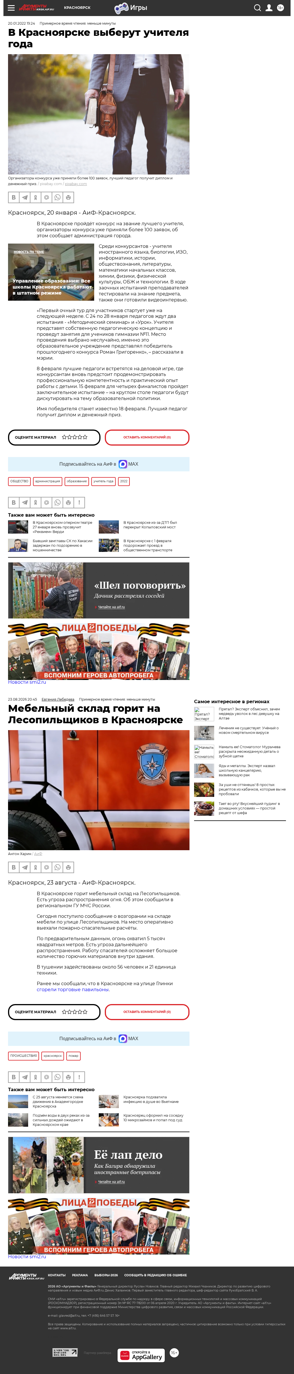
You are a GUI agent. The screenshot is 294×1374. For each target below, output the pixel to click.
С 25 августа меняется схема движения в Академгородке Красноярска (58, 1101)
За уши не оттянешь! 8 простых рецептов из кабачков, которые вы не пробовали (252, 789)
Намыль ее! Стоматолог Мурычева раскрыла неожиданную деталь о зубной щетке (250, 751)
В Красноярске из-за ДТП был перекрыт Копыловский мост (150, 524)
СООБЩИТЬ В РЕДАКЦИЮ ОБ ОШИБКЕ (155, 1275)
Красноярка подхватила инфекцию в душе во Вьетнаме (151, 1099)
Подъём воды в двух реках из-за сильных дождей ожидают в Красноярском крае (61, 1120)
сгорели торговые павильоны (73, 989)
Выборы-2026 (106, 1275)
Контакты (56, 1275)
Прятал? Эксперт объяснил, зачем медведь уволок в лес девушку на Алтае (249, 713)
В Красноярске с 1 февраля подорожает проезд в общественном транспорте (147, 545)
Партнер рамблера (97, 1353)
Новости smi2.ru (27, 682)
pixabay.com (76, 184)
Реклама (80, 1275)
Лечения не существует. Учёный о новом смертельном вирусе (249, 730)
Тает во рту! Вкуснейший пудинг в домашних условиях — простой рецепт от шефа (249, 808)
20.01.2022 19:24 (21, 23)
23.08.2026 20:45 (22, 699)
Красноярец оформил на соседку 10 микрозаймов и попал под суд (153, 1117)
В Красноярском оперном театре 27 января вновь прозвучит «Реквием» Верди (62, 527)
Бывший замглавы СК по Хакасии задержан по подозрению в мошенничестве (62, 545)
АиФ (38, 854)
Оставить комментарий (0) (147, 437)
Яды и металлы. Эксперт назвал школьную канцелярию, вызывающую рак (247, 770)
